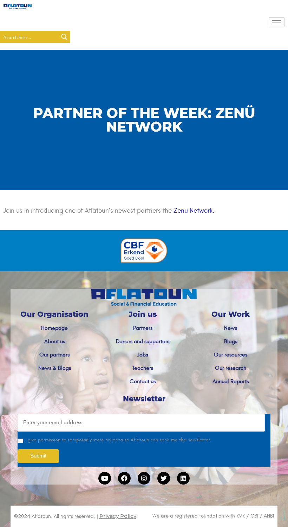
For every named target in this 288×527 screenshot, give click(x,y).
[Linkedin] (183, 478)
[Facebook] (124, 478)
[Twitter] (163, 478)
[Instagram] (144, 478)
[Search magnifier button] (64, 37)
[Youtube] (104, 478)
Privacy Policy (117, 516)
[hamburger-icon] (276, 22)
